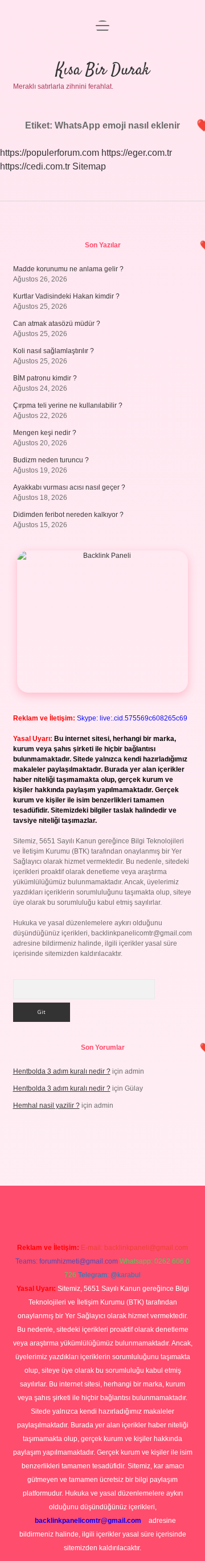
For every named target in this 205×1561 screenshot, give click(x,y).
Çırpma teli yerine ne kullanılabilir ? (67, 405)
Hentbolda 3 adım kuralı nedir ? (61, 1071)
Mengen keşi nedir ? (44, 433)
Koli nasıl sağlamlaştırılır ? (53, 351)
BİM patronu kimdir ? (45, 378)
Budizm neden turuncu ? (51, 460)
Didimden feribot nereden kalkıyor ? (68, 515)
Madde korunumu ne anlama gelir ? (68, 269)
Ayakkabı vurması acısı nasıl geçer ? (69, 487)
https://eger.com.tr (136, 153)
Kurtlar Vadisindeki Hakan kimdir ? (66, 296)
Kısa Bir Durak (103, 70)
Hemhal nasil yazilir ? (46, 1105)
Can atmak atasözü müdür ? (56, 324)
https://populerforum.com (49, 153)
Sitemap (89, 166)
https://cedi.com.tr (35, 166)
